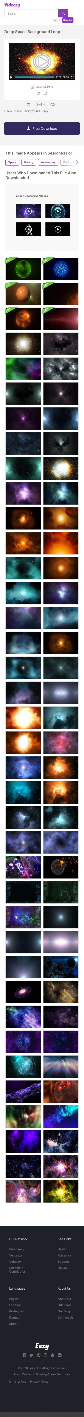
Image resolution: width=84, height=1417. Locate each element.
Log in (56, 19)
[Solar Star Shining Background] (61, 294)
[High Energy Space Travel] (61, 942)
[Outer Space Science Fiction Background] (61, 742)
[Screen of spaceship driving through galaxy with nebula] (23, 892)
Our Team (65, 1305)
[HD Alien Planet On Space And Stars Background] (23, 294)
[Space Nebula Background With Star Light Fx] (61, 319)
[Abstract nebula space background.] (61, 1016)
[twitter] (31, 1355)
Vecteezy (16, 1255)
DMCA (62, 1268)
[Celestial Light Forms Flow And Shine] (61, 1066)
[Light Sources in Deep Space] (23, 942)
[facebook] (24, 1355)
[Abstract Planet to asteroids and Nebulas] (23, 867)
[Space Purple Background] (23, 1091)
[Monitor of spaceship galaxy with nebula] (23, 917)
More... (14, 1323)
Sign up (67, 19)
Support (63, 1261)
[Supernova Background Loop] (23, 717)
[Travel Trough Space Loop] (61, 692)
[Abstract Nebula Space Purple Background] (23, 1016)
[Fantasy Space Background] (61, 967)
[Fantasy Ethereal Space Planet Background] (23, 269)
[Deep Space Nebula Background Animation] (61, 717)
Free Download (45, 128)
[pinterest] (38, 1355)
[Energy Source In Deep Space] (23, 767)
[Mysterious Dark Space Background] (23, 792)
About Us (64, 1299)
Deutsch (15, 1317)
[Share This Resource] (46, 93)
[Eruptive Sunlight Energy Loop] (23, 742)
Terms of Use (17, 1381)
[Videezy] (12, 5)
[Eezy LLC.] (42, 1346)
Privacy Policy (39, 1381)
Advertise (65, 1255)
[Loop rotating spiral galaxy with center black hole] (23, 992)
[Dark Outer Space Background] (61, 817)
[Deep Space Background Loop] (23, 343)
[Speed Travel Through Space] (61, 917)
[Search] (63, 13)
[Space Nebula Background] (23, 692)
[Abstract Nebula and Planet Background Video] (23, 1066)
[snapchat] (52, 1355)
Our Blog (64, 1311)
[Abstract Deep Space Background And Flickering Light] (23, 817)
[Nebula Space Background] (61, 1116)
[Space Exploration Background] (61, 767)
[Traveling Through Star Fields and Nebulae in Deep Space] (61, 1166)
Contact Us (66, 1317)
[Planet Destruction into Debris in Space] (61, 867)
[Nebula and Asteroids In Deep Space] (23, 1141)
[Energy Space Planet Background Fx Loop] (61, 269)
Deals (62, 1249)
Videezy (15, 1261)
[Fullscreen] (72, 77)
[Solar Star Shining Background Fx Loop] (23, 319)
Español (14, 1305)
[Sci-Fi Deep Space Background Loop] (61, 343)
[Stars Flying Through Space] (61, 1041)
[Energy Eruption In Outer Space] (23, 842)
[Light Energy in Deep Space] (23, 967)
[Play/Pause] (11, 77)
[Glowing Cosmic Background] (61, 792)
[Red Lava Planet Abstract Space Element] (61, 1091)
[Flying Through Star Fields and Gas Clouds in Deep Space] (61, 1141)
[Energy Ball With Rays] (23, 1041)
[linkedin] (59, 1355)
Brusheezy (16, 1249)
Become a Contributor (17, 1269)
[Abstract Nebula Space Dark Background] (61, 992)
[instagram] (45, 1355)
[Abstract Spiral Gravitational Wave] (23, 1116)
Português (16, 1311)
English (14, 1299)
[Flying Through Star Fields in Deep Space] (23, 1166)
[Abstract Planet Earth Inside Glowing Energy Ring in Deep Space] (57, 212)
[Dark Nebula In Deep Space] (61, 842)
